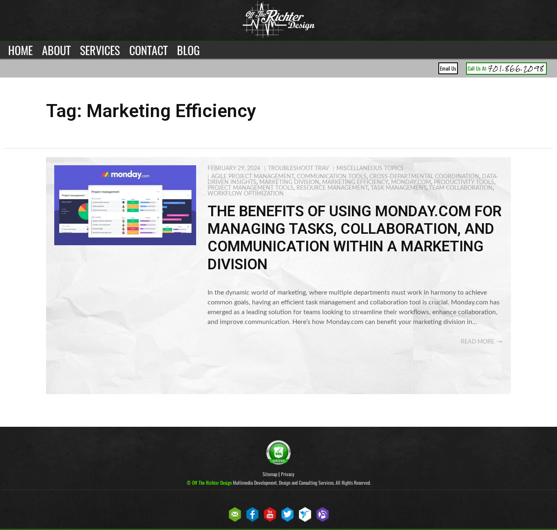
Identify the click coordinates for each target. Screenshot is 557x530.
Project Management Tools (251, 188)
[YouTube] (270, 520)
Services (100, 50)
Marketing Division (289, 182)
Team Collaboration (461, 188)
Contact (148, 50)
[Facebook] (252, 520)
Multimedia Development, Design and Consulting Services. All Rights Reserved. (279, 482)
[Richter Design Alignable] (322, 520)
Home (20, 50)
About (56, 50)
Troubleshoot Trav (298, 168)
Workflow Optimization (246, 194)
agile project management (252, 177)
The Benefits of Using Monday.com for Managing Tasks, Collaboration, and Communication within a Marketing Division (355, 238)
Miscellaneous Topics (370, 168)
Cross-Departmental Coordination (424, 177)
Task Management (398, 188)
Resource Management (332, 188)
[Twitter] (287, 520)
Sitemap (270, 473)
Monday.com (411, 182)
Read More (477, 342)
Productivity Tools (464, 182)
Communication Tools (332, 177)
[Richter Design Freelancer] (305, 520)
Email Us (448, 68)
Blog (188, 50)
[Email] (235, 520)
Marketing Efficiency (355, 182)
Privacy (287, 473)
